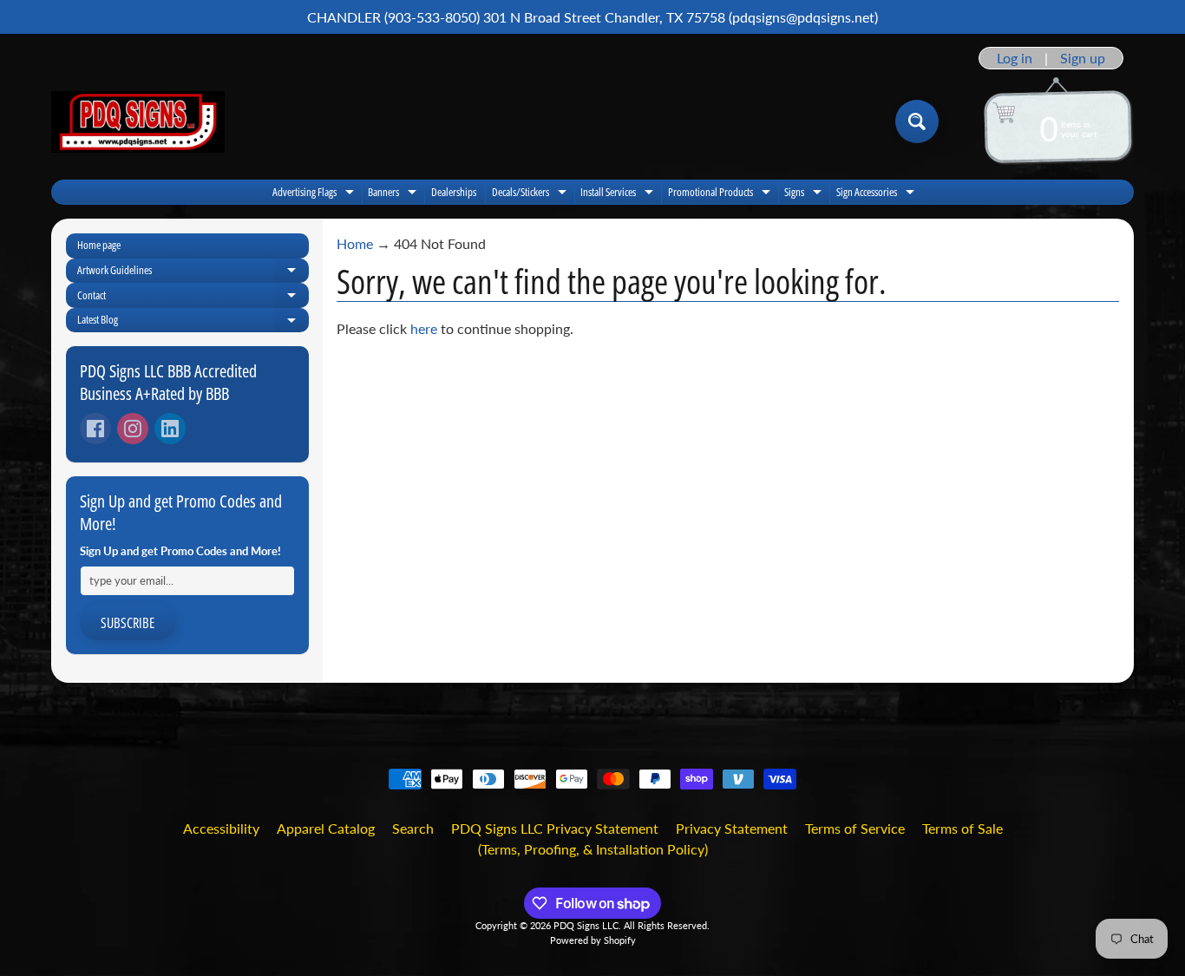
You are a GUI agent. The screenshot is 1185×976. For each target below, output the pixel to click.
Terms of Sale (962, 828)
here (423, 328)
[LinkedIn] (170, 428)
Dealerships (453, 192)
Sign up (1082, 58)
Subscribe (127, 622)
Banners (394, 194)
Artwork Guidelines (193, 272)
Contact (193, 297)
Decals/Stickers (531, 194)
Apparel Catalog (326, 828)
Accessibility (221, 828)
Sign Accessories (877, 194)
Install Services (619, 194)
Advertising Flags (315, 194)
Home (355, 243)
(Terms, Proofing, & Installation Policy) (593, 849)
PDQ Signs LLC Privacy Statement (554, 828)
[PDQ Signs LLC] (138, 122)
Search (413, 828)
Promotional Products (721, 194)
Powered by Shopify (593, 940)
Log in (1014, 58)
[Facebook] (95, 428)
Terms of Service (855, 828)
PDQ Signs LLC (586, 925)
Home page (99, 244)
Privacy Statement (732, 828)
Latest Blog (193, 321)
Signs (805, 194)
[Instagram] (132, 428)
